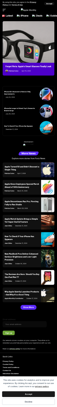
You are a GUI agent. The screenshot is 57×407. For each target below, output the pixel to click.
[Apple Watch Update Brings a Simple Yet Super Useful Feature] (47, 222)
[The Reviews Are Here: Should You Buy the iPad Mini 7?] (47, 277)
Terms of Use (17, 5)
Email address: (9, 319)
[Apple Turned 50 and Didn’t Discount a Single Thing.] (47, 169)
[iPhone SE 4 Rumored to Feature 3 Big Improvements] (46, 94)
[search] (52, 10)
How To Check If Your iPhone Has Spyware (18, 126)
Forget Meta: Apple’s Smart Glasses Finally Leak (28, 66)
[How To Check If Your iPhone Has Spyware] (46, 127)
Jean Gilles (8, 226)
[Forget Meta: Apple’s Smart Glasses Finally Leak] (28, 42)
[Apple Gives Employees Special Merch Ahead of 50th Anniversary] (47, 187)
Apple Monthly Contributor (14, 298)
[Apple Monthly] (28, 10)
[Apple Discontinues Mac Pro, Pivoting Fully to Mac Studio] (47, 204)
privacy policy (42, 386)
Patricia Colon (13, 71)
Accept (28, 394)
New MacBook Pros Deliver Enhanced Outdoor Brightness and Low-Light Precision (21, 256)
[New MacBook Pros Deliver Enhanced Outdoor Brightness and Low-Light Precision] (47, 258)
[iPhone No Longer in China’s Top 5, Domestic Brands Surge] (46, 111)
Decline (28, 401)
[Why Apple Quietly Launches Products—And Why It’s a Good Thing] (47, 294)
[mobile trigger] (5, 10)
